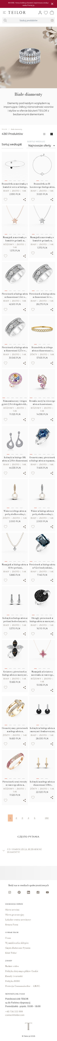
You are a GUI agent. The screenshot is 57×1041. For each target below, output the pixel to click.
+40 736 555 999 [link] (14, 1011)
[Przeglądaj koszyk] (52, 12)
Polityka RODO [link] (12, 981)
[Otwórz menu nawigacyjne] (4, 12)
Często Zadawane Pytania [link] (17, 948)
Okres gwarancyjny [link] (14, 914)
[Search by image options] (52, 20)
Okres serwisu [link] (12, 909)
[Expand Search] (5, 20)
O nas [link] (8, 938)
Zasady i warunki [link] (14, 976)
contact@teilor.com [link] (14, 1015)
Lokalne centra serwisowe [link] (18, 919)
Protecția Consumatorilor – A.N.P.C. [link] (22, 986)
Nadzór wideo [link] (12, 966)
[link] (17, 12)
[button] (28, 850)
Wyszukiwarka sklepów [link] (17, 943)
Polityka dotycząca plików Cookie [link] (21, 971)
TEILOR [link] (4, 129)
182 (47, 818)
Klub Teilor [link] (11, 953)
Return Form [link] (11, 924)
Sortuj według (36, 141)
